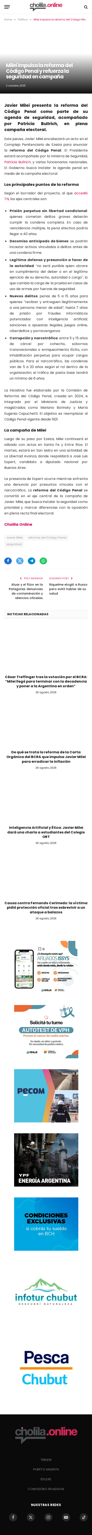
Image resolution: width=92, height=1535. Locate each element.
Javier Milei (14, 538)
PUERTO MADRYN (46, 1469)
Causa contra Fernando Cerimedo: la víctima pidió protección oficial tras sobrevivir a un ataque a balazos (46, 908)
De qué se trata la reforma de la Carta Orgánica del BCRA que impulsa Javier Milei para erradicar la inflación (46, 757)
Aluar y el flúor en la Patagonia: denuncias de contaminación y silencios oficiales (26, 591)
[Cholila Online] (46, 7)
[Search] (85, 7)
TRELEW (46, 1459)
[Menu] (7, 7)
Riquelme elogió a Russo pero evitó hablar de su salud (68, 589)
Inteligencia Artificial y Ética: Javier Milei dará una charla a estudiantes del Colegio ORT (46, 832)
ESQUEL (46, 1479)
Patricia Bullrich (17, 162)
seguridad (14, 544)
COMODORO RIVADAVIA (46, 1489)
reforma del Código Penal (47, 538)
